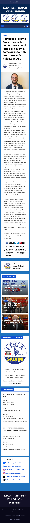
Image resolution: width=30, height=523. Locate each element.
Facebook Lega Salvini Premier (15, 463)
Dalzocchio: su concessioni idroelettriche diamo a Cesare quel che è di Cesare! (19, 250)
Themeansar (15, 511)
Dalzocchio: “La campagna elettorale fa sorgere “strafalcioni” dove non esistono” (10, 251)
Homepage (8, 515)
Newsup (24, 509)
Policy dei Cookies (15, 519)
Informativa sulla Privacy (18, 515)
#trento (20, 68)
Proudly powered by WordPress (10, 509)
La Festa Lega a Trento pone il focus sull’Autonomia (14, 287)
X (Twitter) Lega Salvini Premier (15, 476)
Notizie (5, 35)
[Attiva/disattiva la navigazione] (14, 26)
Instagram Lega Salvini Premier (15, 469)
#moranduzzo (13, 68)
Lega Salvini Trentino (16, 63)
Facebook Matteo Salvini (13, 466)
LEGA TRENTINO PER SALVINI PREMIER (15, 499)
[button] (24, 26)
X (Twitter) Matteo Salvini (13, 480)
